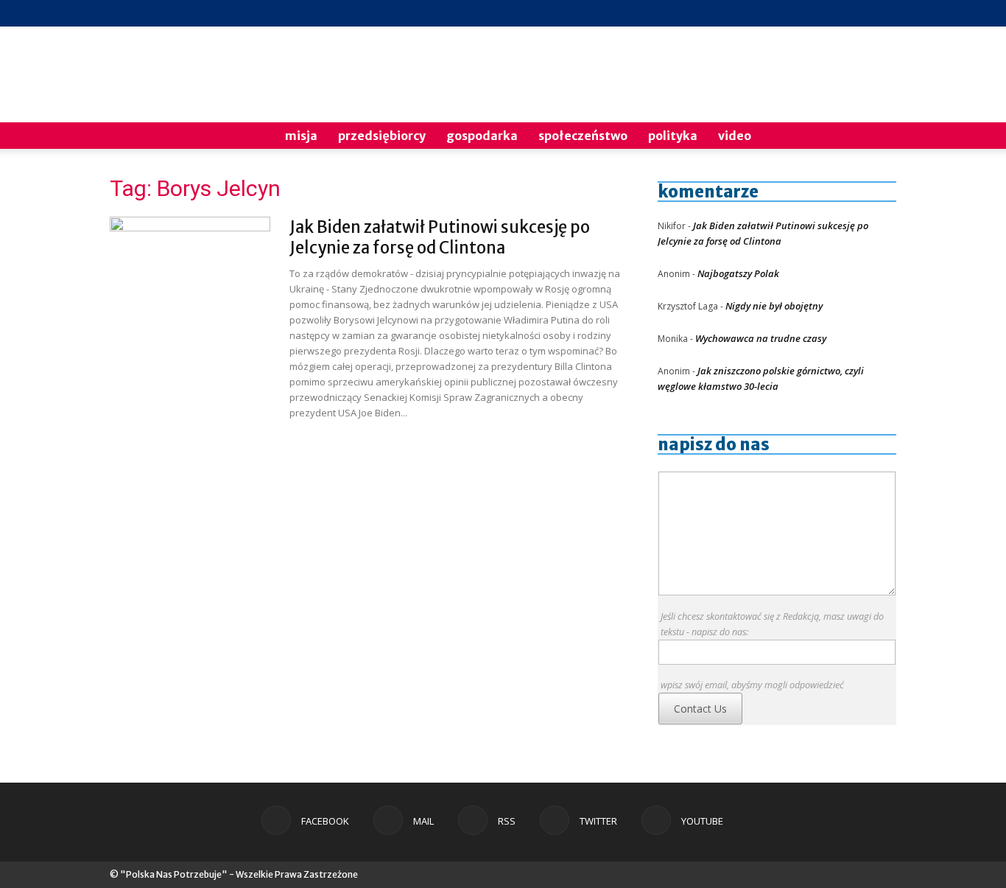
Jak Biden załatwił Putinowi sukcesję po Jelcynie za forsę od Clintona (439, 237)
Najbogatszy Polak (738, 273)
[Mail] (812, 13)
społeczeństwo (582, 135)
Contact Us (700, 709)
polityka (672, 135)
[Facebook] (788, 13)
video (734, 135)
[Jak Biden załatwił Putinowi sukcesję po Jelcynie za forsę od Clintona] (190, 272)
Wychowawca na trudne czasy (760, 338)
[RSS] (837, 13)
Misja (301, 135)
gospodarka (482, 135)
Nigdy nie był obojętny (774, 305)
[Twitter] (861, 13)
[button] (878, 137)
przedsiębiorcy (382, 135)
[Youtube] (885, 13)
